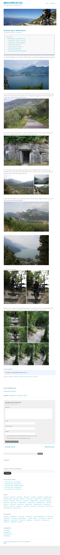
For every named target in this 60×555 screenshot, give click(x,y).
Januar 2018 (29, 498)
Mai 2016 (48, 500)
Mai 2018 (22, 498)
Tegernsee (29, 520)
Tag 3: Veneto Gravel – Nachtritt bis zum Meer (14, 485)
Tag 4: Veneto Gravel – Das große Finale (13, 483)
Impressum (52, 3)
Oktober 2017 (37, 498)
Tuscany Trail (36, 520)
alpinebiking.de (7, 535)
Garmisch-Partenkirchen (38, 516)
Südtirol (21, 520)
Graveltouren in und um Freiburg (18, 518)
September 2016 (33, 500)
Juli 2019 (33, 497)
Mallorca (49, 518)
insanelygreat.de (7, 532)
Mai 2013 (18, 506)
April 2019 (39, 497)
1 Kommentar (18, 32)
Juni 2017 (12, 500)
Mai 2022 (12, 497)
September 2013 (37, 504)
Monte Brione (29, 376)
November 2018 (47, 497)
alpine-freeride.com (8, 534)
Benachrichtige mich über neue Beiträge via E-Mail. (18, 438)
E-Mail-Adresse (9, 426)
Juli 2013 (5, 506)
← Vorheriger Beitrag (9, 446)
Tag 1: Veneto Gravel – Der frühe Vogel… (13, 489)
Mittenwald (6, 520)
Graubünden (6, 518)
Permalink (35, 376)
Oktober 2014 (31, 502)
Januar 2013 (48, 506)
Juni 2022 (5, 497)
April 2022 (19, 497)
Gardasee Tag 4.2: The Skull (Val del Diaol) (16, 42)
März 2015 (6, 502)
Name (7, 421)
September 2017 (46, 498)
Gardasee (11, 376)
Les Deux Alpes (42, 518)
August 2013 (46, 504)
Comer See (20, 516)
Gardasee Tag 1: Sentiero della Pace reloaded (17, 50)
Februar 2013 (40, 506)
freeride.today (7, 530)
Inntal (29, 518)
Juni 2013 (12, 506)
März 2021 (26, 497)
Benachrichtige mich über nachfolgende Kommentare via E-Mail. (22, 435)
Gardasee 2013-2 (23, 376)
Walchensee (13, 521)
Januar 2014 (19, 504)
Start (47, 3)
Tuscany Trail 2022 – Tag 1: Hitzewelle (12, 481)
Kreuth (34, 518)
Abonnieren (7, 473)
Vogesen (5, 521)
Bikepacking (13, 516)
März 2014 (12, 504)
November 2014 (22, 502)
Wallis (19, 521)
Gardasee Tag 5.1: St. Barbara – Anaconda (16, 40)
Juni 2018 (15, 498)
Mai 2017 (18, 500)
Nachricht (7, 407)
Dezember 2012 (7, 508)
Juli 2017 (5, 500)
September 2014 (40, 502)
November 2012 (16, 508)
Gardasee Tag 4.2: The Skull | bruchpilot (18, 395)
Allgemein (6, 516)
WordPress (14, 541)
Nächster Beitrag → (50, 446)
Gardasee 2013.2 (9, 37)
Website (7, 431)
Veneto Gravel (45, 520)
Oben (5, 543)
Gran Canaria (48, 516)
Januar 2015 (13, 502)
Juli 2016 (41, 500)
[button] (26, 75)
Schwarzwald (14, 520)
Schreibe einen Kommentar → (10, 391)
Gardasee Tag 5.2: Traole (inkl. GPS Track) (16, 38)
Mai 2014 (5, 504)
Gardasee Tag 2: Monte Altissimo (14, 48)
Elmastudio (27, 541)
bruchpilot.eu (13, 2)
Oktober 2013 (28, 504)
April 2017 (25, 500)
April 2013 (26, 506)
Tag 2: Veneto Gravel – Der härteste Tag (13, 487)
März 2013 (33, 506)
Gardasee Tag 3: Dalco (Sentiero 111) (15, 46)
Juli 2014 (48, 502)
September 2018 (7, 498)
